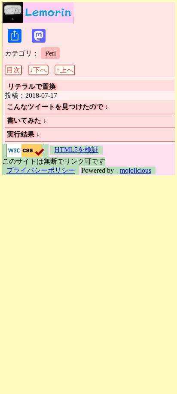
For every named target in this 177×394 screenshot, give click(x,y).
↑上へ (64, 70)
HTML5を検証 (76, 149)
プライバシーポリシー (40, 170)
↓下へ (38, 70)
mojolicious (135, 170)
